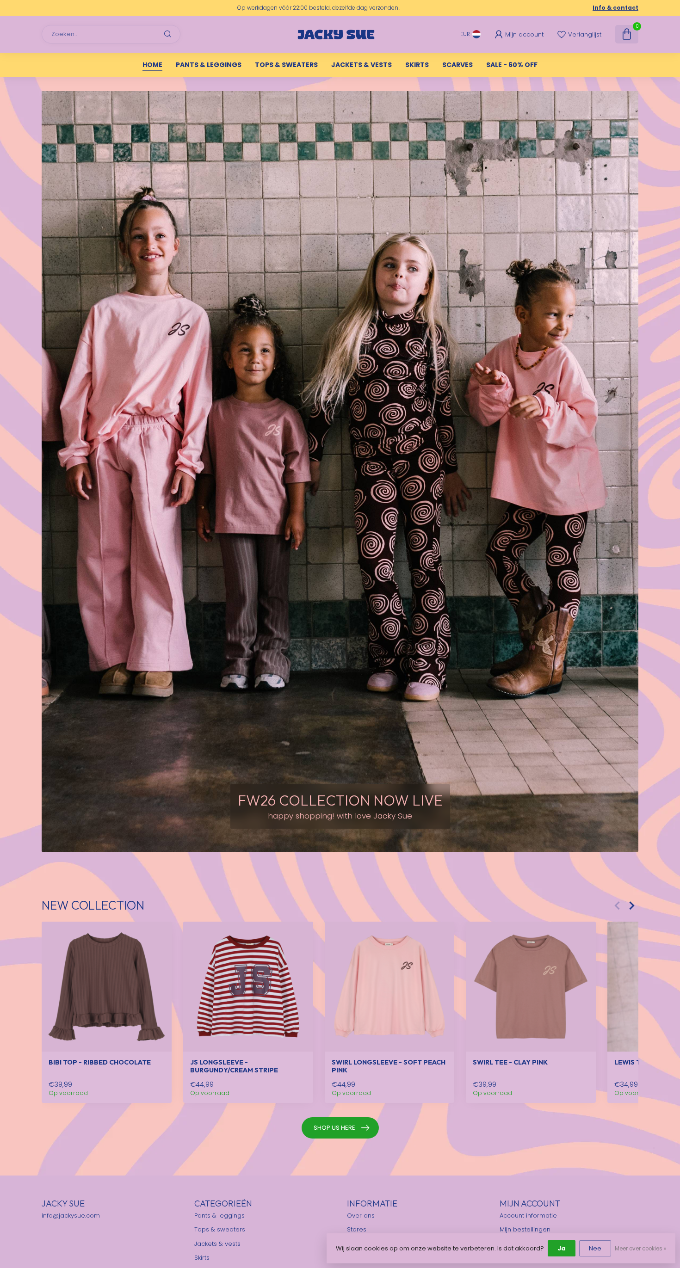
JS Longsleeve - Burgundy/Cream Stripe (234, 1066)
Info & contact (615, 8)
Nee (595, 1248)
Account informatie (528, 1215)
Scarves (457, 64)
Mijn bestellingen (525, 1229)
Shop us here (334, 1127)
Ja (561, 1248)
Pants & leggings (208, 64)
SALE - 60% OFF (512, 64)
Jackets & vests (361, 64)
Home (152, 64)
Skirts (417, 64)
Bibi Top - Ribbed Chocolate (100, 1062)
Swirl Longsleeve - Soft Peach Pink (388, 1066)
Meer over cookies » (640, 1248)
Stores (356, 1229)
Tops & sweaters (286, 64)
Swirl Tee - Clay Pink (510, 1062)
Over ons (361, 1215)
